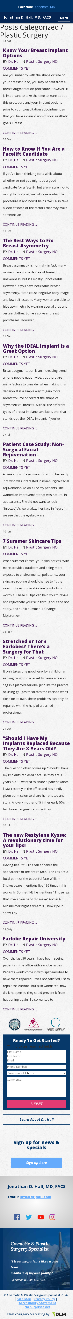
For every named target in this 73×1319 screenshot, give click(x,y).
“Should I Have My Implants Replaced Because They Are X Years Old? (36, 743)
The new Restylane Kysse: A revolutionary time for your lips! (34, 840)
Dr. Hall (14, 61)
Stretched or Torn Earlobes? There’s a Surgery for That (26, 646)
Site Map (24, 1299)
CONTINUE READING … (20, 133)
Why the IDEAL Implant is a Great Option (36, 348)
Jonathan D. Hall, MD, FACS (27, 17)
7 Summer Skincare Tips (32, 541)
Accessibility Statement (37, 1303)
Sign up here (36, 1162)
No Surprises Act (37, 1307)
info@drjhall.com (35, 1196)
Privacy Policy (44, 1299)
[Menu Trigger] (64, 18)
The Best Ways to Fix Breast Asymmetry (28, 243)
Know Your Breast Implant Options (35, 52)
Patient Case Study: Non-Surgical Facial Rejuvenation (33, 449)
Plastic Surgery (38, 61)
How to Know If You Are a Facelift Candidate (34, 151)
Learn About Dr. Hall (37, 1119)
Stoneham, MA (44, 7)
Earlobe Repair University (34, 938)
